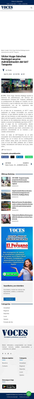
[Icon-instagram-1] (8, 353)
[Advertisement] (17, 29)
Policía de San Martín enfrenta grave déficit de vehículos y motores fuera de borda (22, 217)
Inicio (2, 50)
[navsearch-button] (31, 7)
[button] (28, 7)
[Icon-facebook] (2, 353)
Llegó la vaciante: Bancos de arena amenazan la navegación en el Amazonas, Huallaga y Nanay (22, 192)
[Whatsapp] (10, 353)
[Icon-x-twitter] (5, 353)
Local (6, 50)
